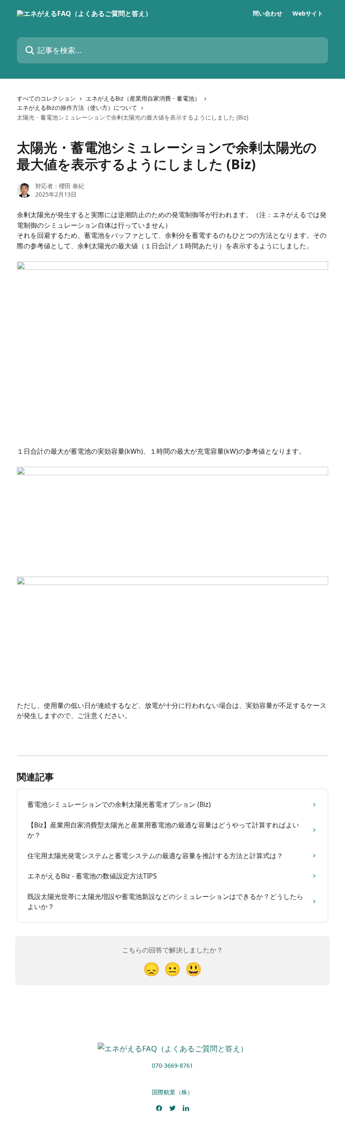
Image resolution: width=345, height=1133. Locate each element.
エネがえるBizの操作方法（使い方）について (77, 108)
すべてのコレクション (46, 98)
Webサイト (307, 13)
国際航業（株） (172, 1092)
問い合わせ (267, 13)
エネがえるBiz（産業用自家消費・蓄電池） (143, 98)
